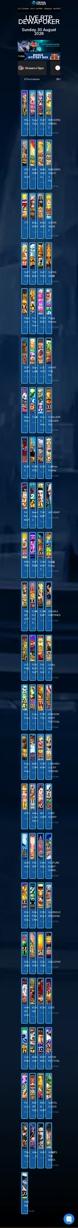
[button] (57, 68)
